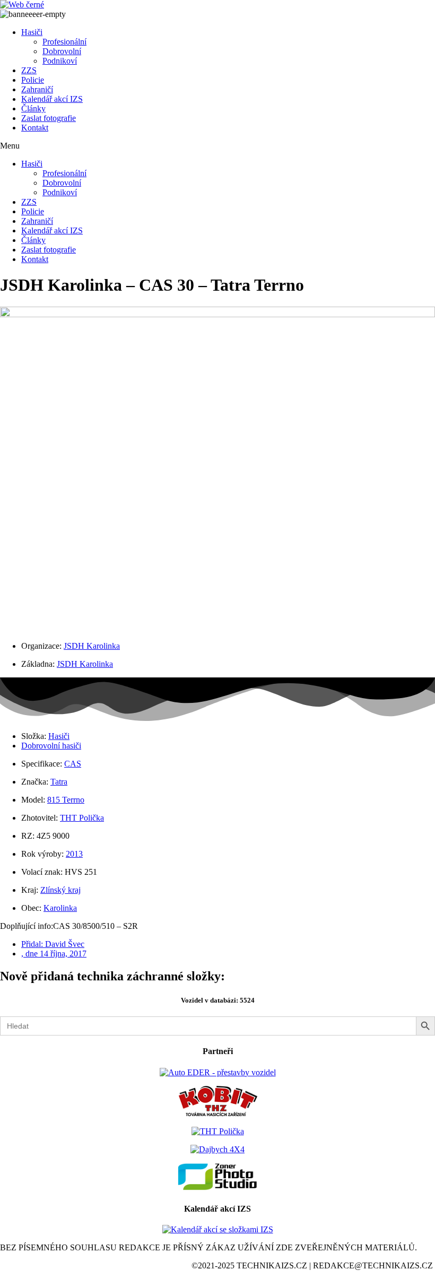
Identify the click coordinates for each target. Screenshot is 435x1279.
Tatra (58, 781)
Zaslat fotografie (48, 118)
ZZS (29, 70)
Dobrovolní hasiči (51, 745)
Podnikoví (59, 60)
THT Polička (82, 817)
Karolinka (60, 907)
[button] (217, 146)
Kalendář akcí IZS (52, 98)
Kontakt (34, 127)
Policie (32, 79)
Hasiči (31, 32)
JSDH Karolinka (92, 645)
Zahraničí (37, 89)
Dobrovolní (61, 51)
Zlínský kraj (60, 889)
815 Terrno (65, 799)
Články (33, 108)
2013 (74, 853)
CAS (72, 763)
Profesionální (64, 41)
